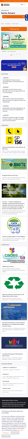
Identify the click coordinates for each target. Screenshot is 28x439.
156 (23, 1)
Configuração (6, 432)
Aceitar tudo (15, 432)
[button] (19, 54)
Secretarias (8, 23)
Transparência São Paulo (17, 1)
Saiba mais (20, 430)
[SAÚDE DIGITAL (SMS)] (14, 41)
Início (2, 23)
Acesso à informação (8, 1)
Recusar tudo (6, 436)
